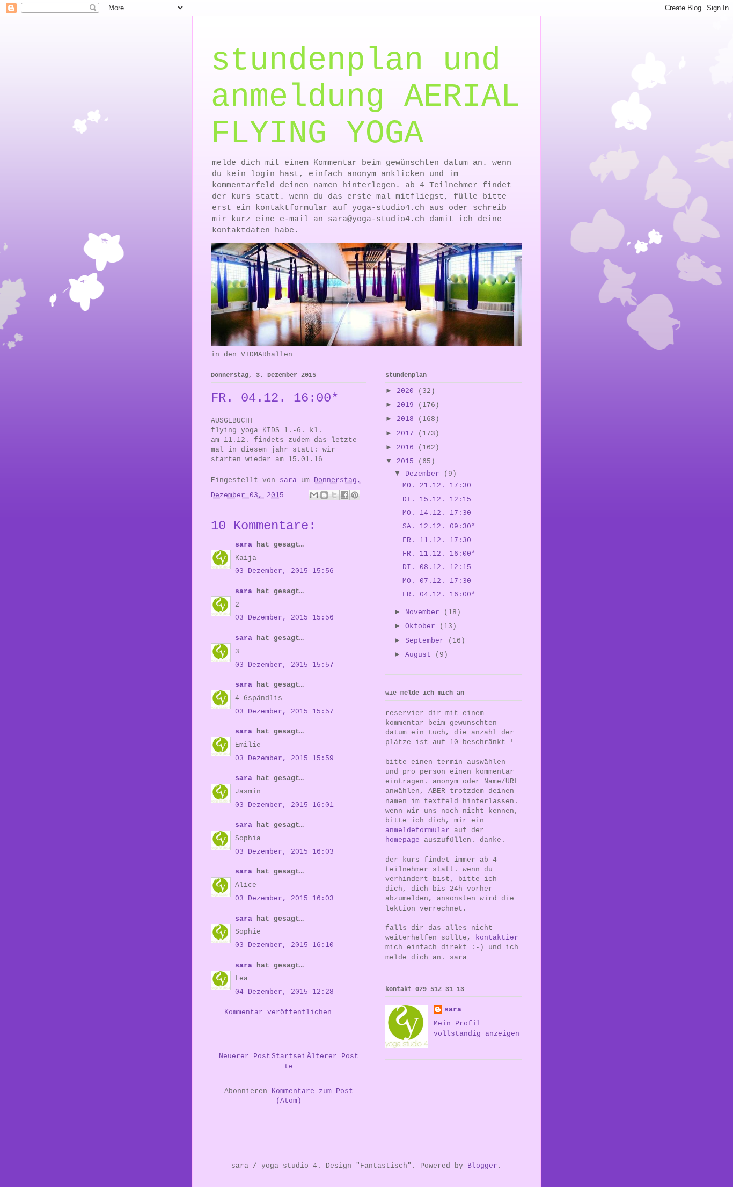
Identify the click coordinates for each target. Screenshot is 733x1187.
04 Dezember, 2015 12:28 (284, 992)
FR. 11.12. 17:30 (436, 540)
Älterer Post (332, 1056)
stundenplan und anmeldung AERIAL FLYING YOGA (365, 97)
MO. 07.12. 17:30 (436, 581)
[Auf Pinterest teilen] (354, 495)
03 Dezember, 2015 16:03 (284, 852)
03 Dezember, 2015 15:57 (284, 665)
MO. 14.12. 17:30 (436, 513)
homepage (402, 840)
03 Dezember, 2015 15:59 (284, 758)
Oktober (422, 626)
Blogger (482, 1166)
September (426, 641)
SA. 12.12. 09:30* (438, 526)
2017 (407, 433)
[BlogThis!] (324, 495)
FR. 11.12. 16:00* (438, 554)
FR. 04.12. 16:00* (438, 595)
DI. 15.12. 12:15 (436, 500)
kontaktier (496, 938)
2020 (407, 391)
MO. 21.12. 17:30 (436, 486)
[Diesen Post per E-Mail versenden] (314, 495)
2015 (407, 461)
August (420, 655)
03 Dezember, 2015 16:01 (284, 805)
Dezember (424, 474)
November (424, 612)
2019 (407, 405)
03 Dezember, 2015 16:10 (284, 945)
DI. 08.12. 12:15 (436, 567)
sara (243, 545)
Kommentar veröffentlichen (278, 1012)
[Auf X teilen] (334, 495)
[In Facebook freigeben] (344, 495)
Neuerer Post (244, 1056)
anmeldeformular (417, 830)
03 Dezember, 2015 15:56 (284, 571)
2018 (407, 419)
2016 (407, 447)
